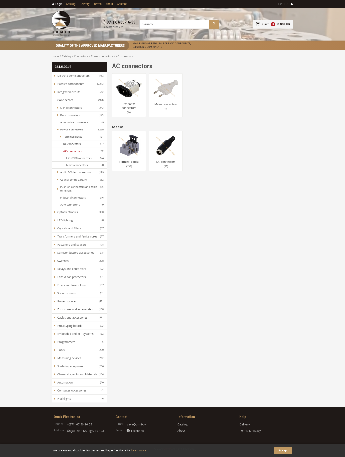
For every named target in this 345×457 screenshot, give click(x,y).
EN (291, 4)
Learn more (138, 450)
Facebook (137, 431)
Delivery (84, 4)
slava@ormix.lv (136, 424)
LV (280, 4)
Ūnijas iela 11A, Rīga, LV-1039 (86, 431)
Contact (122, 4)
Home (55, 56)
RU (286, 4)
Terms (98, 4)
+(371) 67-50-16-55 (79, 424)
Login (58, 4)
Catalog (70, 4)
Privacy (256, 430)
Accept (283, 450)
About (109, 4)
